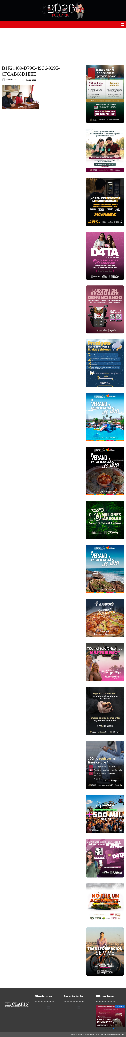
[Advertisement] (63, 46)
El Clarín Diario (12, 80)
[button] (123, 24)
